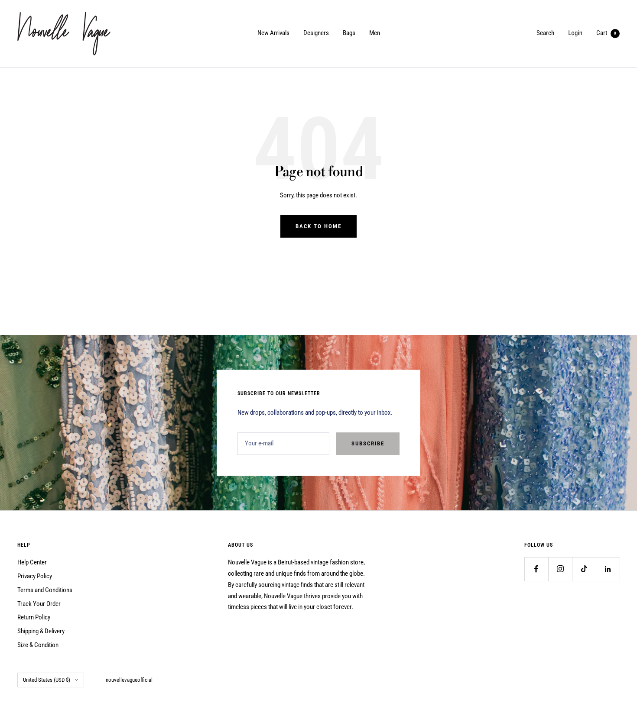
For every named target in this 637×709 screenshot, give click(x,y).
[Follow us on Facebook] (536, 569)
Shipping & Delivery (41, 631)
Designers (316, 33)
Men (374, 33)
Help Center (32, 562)
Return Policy (33, 617)
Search (545, 33)
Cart (606, 33)
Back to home (318, 226)
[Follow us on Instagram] (560, 569)
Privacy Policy (34, 576)
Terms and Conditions (44, 590)
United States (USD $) (46, 680)
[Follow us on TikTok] (584, 569)
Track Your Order (39, 604)
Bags (349, 33)
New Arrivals (273, 33)
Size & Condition (37, 645)
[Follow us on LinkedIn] (608, 569)
